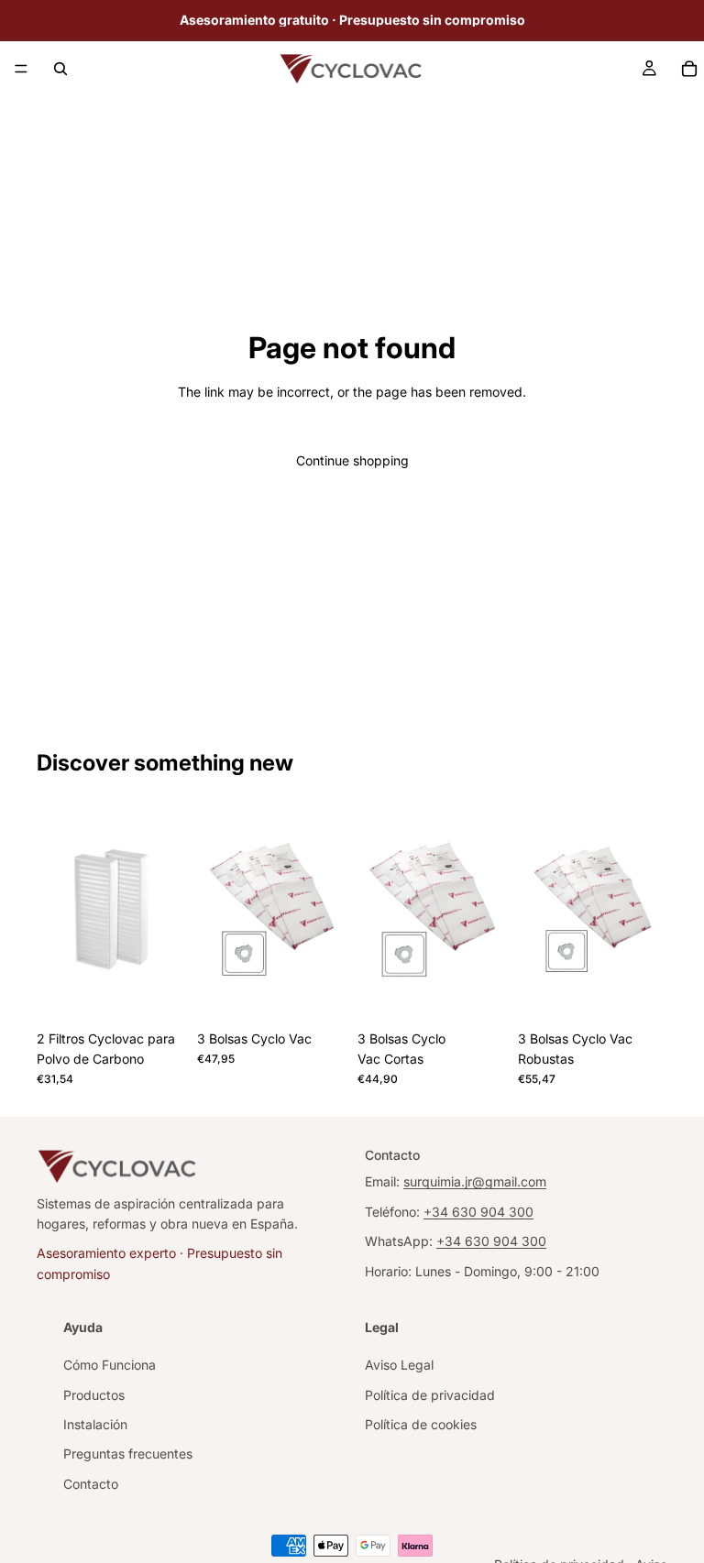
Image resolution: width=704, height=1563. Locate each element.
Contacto (90, 1484)
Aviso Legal (399, 1365)
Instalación (95, 1425)
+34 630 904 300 (479, 1211)
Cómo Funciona (109, 1365)
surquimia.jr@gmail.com (474, 1182)
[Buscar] (60, 69)
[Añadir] (157, 993)
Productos (94, 1395)
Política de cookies (421, 1425)
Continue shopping (352, 460)
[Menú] (21, 69)
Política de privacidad (430, 1395)
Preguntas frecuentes (127, 1454)
